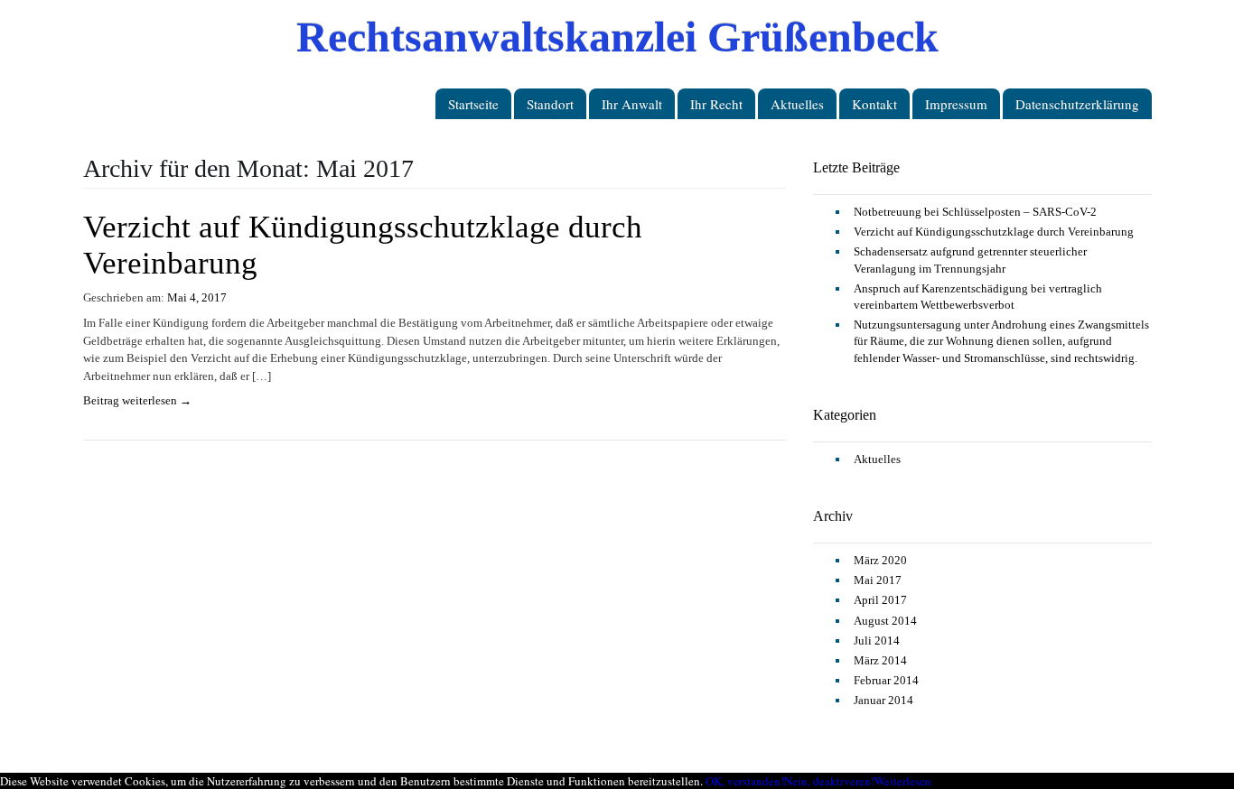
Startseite (473, 104)
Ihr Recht (716, 104)
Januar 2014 (883, 700)
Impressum (956, 104)
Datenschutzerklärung (1077, 104)
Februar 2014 (886, 680)
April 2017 (880, 600)
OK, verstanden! (745, 781)
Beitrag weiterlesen (137, 400)
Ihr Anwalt (632, 104)
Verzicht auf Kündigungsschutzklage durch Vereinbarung (994, 231)
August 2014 (885, 620)
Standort (550, 104)
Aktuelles (797, 104)
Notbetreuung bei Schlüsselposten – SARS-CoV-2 (975, 211)
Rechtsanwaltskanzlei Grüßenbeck (617, 36)
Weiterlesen (902, 781)
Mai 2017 (878, 580)
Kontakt (874, 104)
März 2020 (880, 560)
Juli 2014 (877, 640)
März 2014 (880, 660)
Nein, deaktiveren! (829, 781)
